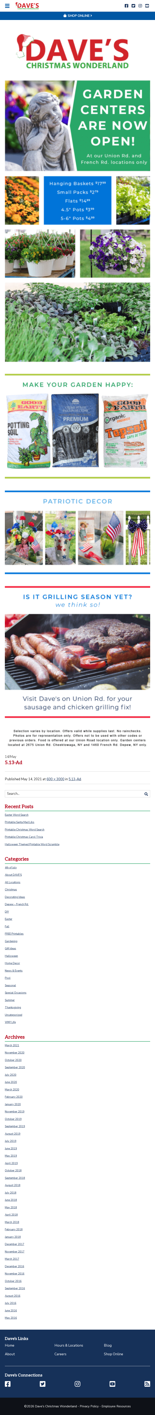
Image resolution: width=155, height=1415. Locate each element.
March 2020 (12, 1089)
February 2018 (14, 1229)
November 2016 (14, 1274)
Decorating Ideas (15, 897)
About (10, 1354)
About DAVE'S (13, 875)
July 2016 (10, 1303)
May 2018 (11, 1207)
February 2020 (14, 1097)
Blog (108, 1345)
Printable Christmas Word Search (24, 830)
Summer (10, 1000)
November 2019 (14, 1111)
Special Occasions (15, 993)
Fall (7, 926)
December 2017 (14, 1244)
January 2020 (13, 1104)
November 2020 (14, 1053)
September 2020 (15, 1067)
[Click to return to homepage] (27, 5)
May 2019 (11, 1156)
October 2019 (13, 1119)
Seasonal (10, 985)
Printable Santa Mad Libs (19, 822)
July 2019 (10, 1141)
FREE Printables (14, 934)
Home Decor (12, 963)
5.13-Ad (75, 779)
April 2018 (11, 1215)
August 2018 (12, 1185)
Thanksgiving (13, 1007)
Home (9, 1345)
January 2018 (13, 1237)
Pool (7, 978)
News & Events (14, 971)
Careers (60, 1354)
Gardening (11, 941)
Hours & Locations (68, 1345)
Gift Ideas (10, 948)
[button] (127, 6)
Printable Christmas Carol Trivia (24, 837)
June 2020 (11, 1082)
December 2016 (14, 1266)
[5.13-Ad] (77, 388)
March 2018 (12, 1222)
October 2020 (13, 1060)
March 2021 (12, 1045)
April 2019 (11, 1163)
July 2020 (10, 1075)
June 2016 (11, 1310)
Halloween (11, 956)
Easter (8, 919)
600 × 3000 (55, 779)
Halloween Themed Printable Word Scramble (32, 844)
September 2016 (15, 1288)
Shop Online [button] (78, 16)
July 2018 (10, 1193)
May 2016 (11, 1318)
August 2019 (12, 1134)
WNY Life (10, 1022)
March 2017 (12, 1259)
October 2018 (13, 1170)
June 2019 (11, 1148)
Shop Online (113, 1354)
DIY (7, 912)
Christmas (11, 889)
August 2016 (12, 1296)
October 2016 (13, 1281)
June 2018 (11, 1200)
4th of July (11, 867)
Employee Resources (116, 1406)
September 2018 (15, 1178)
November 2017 (14, 1252)
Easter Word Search (16, 815)
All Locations (12, 882)
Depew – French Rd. (17, 904)
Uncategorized (13, 1015)
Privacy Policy (89, 1406)
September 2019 (15, 1126)
